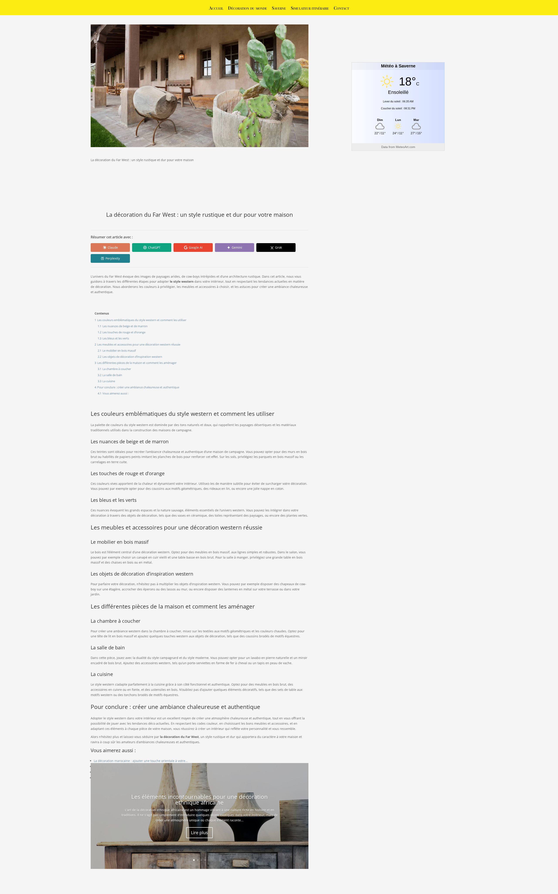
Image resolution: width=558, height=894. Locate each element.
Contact (341, 8)
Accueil (216, 8)
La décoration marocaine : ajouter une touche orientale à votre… (141, 761)
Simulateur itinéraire (310, 8)
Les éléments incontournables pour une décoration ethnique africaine (199, 799)
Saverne (279, 8)
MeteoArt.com (405, 147)
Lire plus (199, 833)
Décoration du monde (247, 8)
